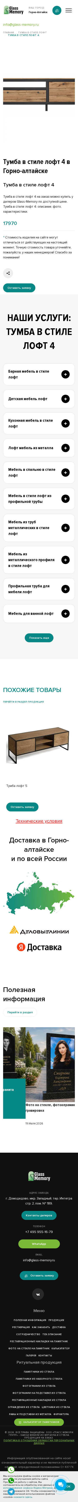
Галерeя (31, 1355)
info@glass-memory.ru (21, 24)
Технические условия (39, 821)
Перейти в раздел (20, 1012)
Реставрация (21, 1327)
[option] (39, 95)
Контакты (45, 1355)
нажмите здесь (23, 1497)
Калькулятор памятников (41, 1422)
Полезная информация (30, 1320)
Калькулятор (61, 1348)
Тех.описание (52, 1334)
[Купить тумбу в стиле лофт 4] (39, 95)
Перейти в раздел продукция (23, 702)
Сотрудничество (28, 1334)
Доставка (59, 1327)
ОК (68, 1486)
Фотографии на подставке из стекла (39, 1393)
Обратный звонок (56, 10)
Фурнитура (61, 1414)
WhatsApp (39, 1244)
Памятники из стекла (39, 1372)
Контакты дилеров (39, 1215)
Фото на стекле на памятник (29, 1348)
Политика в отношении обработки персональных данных (39, 1442)
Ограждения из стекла (24, 1407)
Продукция (56, 1320)
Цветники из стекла (56, 1407)
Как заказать (41, 1327)
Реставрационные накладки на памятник (39, 1341)
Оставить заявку (19, 288)
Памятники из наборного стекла (39, 1379)
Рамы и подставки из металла (30, 1414)
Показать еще (39, 638)
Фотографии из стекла (39, 1386)
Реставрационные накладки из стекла (39, 1400)
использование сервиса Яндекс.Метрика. (28, 1488)
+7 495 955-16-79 (39, 1232)
